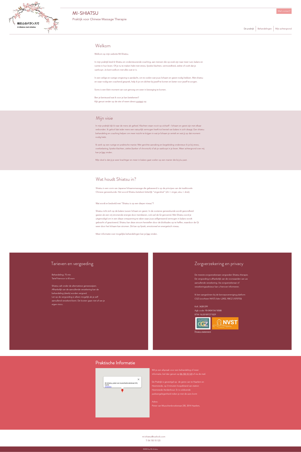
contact (139, 101)
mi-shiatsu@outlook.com (153, 436)
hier (103, 152)
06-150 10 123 (186, 374)
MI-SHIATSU (85, 13)
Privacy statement (203, 331)
